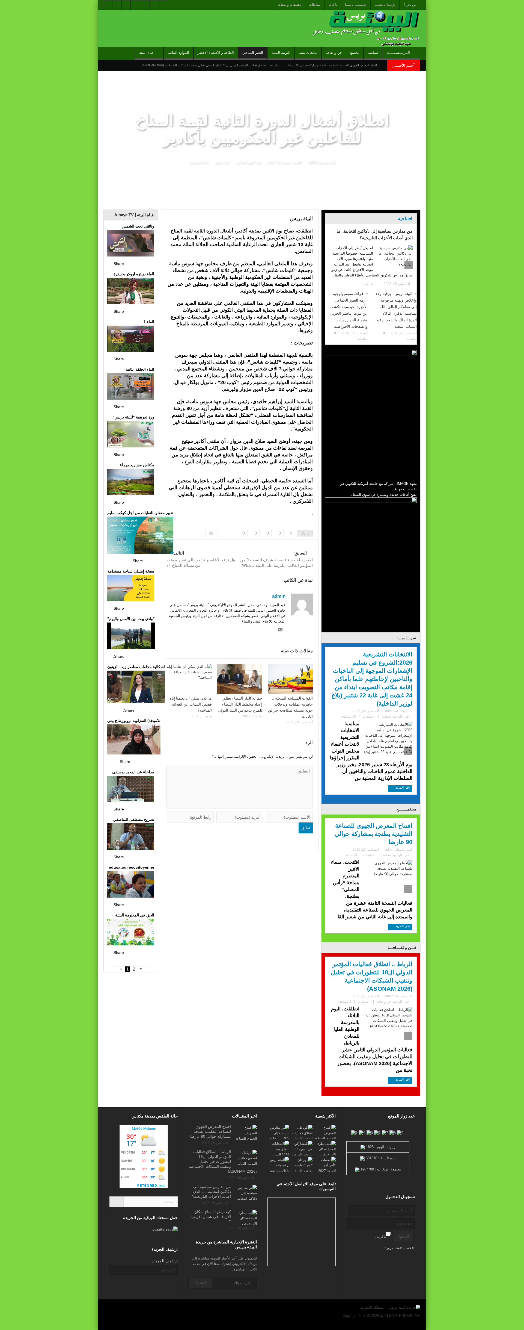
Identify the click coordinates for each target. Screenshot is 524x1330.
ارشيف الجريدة (164, 1260)
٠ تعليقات (369, 284)
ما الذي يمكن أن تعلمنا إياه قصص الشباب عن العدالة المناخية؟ (191, 704)
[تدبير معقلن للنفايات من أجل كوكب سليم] (140, 536)
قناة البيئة (146, 53)
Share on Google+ (149, 263)
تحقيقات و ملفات (289, 5)
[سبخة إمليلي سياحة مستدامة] (130, 589)
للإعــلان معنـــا (384, 5)
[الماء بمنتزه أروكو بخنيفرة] (130, 292)
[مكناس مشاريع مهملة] (130, 483)
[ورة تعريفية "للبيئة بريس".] (130, 435)
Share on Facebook (129, 263)
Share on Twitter (139, 263)
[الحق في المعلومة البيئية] (130, 933)
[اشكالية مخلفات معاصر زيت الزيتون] (136, 687)
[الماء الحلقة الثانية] (130, 387)
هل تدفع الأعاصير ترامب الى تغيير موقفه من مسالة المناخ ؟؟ (200, 559)
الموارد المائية (178, 53)
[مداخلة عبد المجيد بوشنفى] (130, 790)
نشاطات (315, 5)
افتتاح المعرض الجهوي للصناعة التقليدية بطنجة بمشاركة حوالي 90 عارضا (332, 65)
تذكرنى (381, 1236)
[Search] (116, 1201)
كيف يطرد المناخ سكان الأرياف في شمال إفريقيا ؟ (211, 1217)
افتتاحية (405, 218)
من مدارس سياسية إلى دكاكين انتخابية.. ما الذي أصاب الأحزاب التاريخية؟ (375, 234)
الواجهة (397, 716)
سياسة (373, 53)
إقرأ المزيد (402, 787)
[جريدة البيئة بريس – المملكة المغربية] (364, 28)
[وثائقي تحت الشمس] (130, 244)
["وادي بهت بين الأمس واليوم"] (131, 637)
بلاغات (333, 5)
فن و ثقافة (334, 53)
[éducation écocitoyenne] (130, 885)
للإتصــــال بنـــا (356, 5)
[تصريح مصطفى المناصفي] (130, 837)
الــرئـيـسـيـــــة (398, 53)
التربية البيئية (281, 53)
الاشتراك (200, 1283)
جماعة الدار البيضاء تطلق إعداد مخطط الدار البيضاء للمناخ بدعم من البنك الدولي (240, 704)
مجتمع (354, 53)
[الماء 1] (130, 339)
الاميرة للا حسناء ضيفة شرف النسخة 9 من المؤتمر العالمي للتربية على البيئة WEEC (276, 559)
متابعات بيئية (308, 53)
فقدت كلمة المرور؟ (398, 1248)
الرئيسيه (413, 205)
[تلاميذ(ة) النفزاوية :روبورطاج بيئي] (133, 740)
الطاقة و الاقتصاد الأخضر (216, 53)
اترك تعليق (222, 162)
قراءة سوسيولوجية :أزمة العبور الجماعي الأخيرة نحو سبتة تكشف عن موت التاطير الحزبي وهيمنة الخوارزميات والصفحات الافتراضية (349, 310)
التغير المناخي (252, 53)
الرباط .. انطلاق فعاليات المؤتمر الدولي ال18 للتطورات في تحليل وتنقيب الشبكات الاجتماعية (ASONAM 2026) (210, 65)
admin (312, 162)
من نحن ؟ (409, 5)
